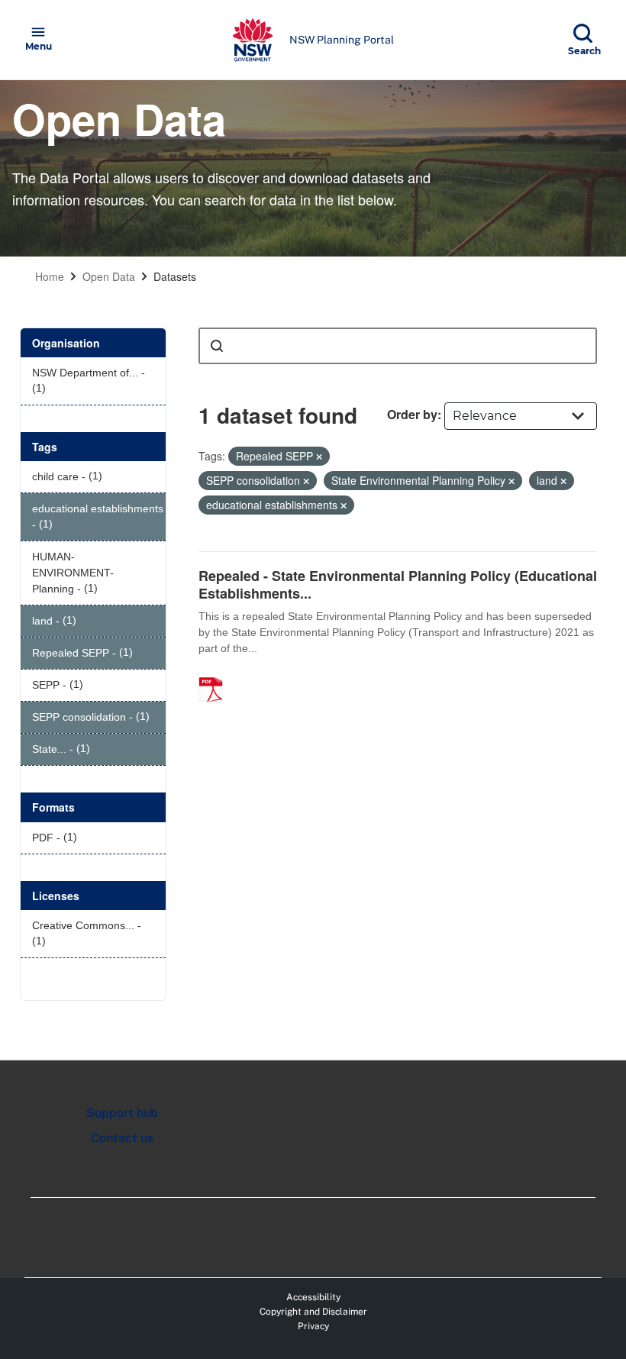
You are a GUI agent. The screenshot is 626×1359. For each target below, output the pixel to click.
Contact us (122, 1138)
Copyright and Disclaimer (313, 1311)
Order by (412, 414)
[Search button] (216, 346)
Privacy (313, 1326)
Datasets (174, 276)
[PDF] (216, 673)
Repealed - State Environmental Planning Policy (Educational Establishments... (397, 584)
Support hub (122, 1113)
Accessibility (313, 1297)
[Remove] (319, 456)
